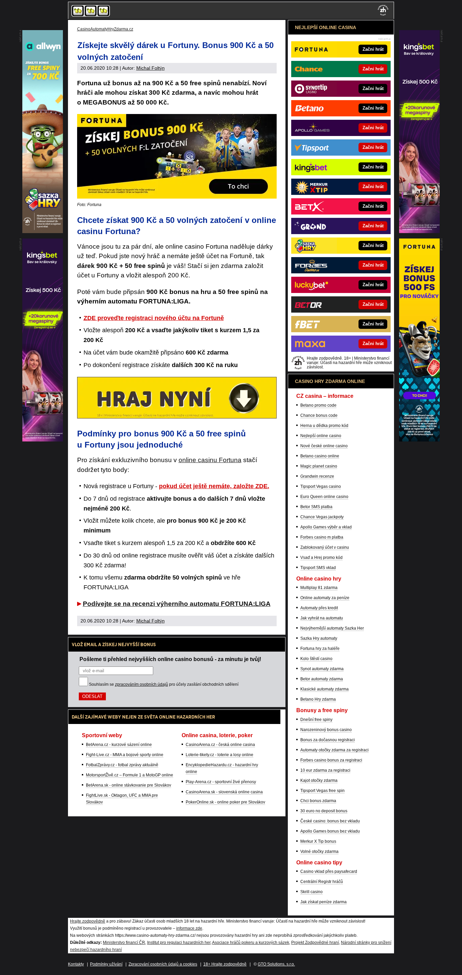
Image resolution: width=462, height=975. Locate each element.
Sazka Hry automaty (318, 638)
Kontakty (76, 964)
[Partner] (419, 231)
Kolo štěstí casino (316, 658)
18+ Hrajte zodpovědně (225, 964)
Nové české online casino (324, 446)
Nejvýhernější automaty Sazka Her (332, 628)
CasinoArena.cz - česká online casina (220, 744)
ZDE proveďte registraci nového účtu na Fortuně (154, 318)
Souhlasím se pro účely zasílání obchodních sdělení (163, 684)
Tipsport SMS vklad (318, 567)
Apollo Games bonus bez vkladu (330, 831)
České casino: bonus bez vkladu (330, 821)
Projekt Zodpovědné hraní (315, 942)
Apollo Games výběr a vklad (326, 527)
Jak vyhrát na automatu (321, 618)
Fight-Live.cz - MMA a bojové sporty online (124, 754)
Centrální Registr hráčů (321, 881)
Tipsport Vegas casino (320, 486)
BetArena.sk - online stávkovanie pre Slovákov (128, 785)
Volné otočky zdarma (319, 851)
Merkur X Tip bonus (318, 841)
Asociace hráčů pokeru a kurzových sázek (250, 942)
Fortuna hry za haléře (320, 648)
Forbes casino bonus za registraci (331, 760)
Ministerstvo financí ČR (124, 942)
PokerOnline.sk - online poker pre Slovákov (225, 802)
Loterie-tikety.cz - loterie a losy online (219, 754)
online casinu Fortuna (210, 459)
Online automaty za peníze (324, 597)
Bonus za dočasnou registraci (327, 740)
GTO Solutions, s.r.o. (276, 964)
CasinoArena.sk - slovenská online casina (224, 792)
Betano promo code (318, 405)
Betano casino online (319, 456)
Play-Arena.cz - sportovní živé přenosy (221, 781)
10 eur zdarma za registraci (325, 770)
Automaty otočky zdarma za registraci (334, 750)
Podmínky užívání (106, 964)
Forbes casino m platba (321, 537)
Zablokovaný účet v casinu (324, 547)
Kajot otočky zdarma (319, 780)
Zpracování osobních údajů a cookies (163, 964)
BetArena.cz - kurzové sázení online (119, 744)
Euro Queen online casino (324, 496)
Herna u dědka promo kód (324, 425)
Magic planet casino (318, 466)
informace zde (189, 928)
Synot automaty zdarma (322, 668)
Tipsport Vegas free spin (322, 790)
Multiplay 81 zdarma (319, 587)
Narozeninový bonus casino (326, 729)
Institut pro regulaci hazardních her (178, 942)
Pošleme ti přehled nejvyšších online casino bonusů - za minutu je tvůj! (170, 659)
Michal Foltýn (150, 68)
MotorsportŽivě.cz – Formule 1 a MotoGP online (129, 775)
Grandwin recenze (317, 476)
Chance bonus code (319, 415)
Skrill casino (311, 891)
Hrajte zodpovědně (87, 921)
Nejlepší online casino (320, 435)
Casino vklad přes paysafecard (328, 871)
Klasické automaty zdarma (324, 689)
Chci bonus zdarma (318, 800)
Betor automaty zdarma (321, 679)
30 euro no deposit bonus (323, 811)
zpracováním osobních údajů (141, 684)
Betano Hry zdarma (318, 699)
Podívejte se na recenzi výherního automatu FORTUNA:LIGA (177, 603)
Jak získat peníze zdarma (323, 902)
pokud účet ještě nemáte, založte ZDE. (214, 486)
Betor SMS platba (316, 506)
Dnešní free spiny (316, 719)
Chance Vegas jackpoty (322, 517)
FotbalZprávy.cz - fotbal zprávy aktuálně (122, 765)
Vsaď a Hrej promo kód (321, 557)
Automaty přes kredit (319, 608)
